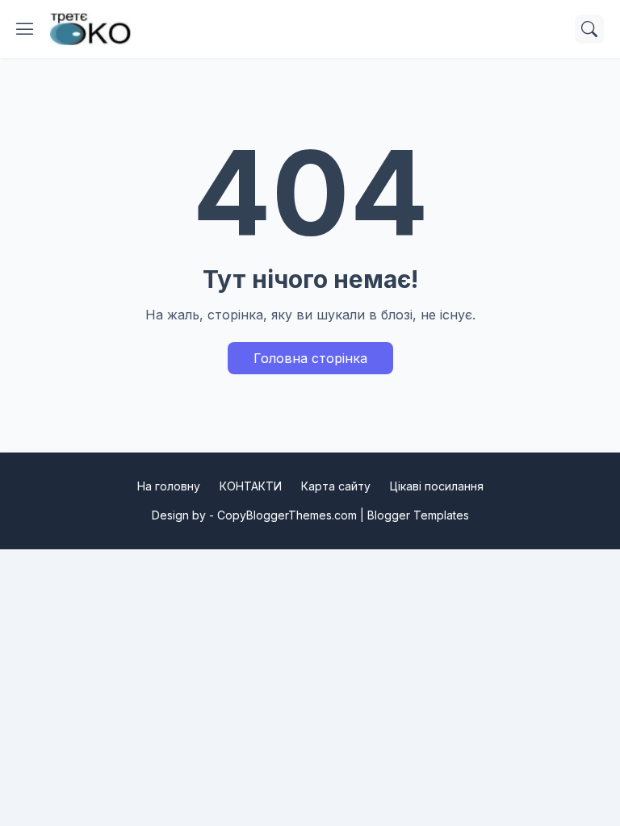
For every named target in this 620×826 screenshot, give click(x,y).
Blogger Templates (418, 515)
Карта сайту (336, 486)
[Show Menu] (25, 29)
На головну (168, 486)
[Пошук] (589, 29)
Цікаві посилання (437, 486)
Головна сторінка (310, 358)
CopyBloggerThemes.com (287, 515)
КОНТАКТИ (251, 486)
